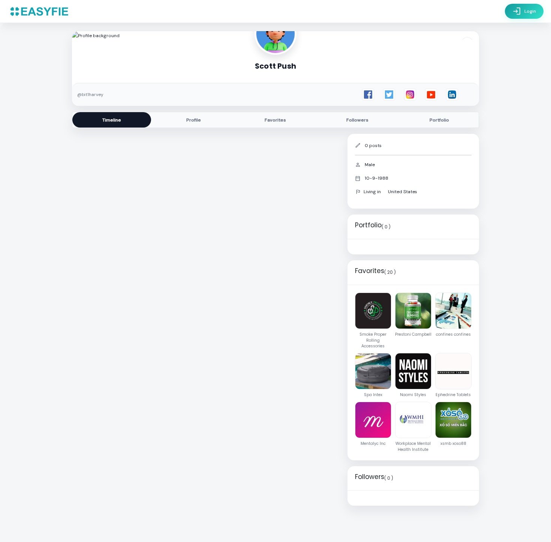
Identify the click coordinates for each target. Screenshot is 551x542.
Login (524, 11)
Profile (193, 120)
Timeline (111, 120)
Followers (357, 120)
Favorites (275, 120)
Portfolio (439, 120)
